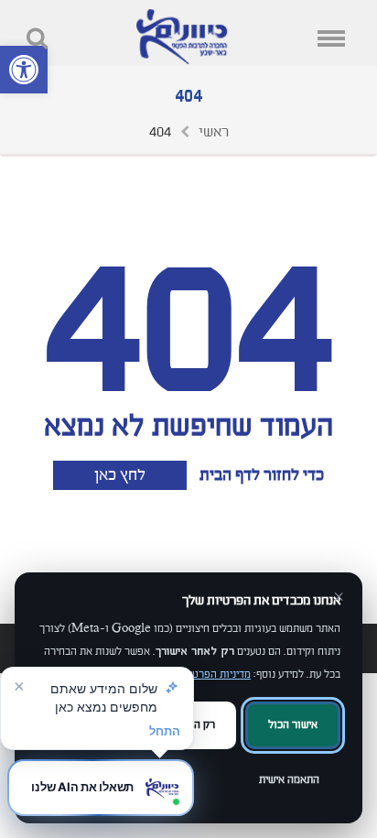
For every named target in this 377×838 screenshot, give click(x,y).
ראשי (214, 132)
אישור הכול (293, 725)
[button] (24, 69)
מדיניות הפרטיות (215, 674)
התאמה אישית (289, 780)
